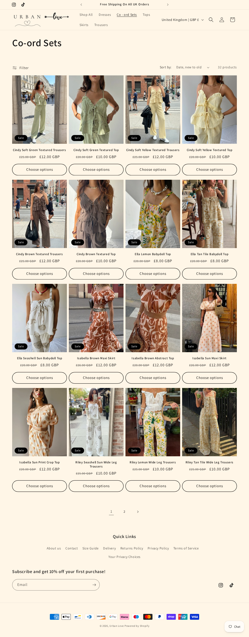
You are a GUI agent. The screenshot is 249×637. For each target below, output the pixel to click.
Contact (71, 548)
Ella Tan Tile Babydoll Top (210, 254)
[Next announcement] (167, 4)
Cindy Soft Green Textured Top (96, 150)
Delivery (109, 548)
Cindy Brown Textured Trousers (39, 254)
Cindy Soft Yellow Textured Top (209, 150)
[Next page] (137, 511)
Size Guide (90, 548)
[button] (211, 19)
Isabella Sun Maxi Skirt (209, 358)
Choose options (39, 169)
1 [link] (111, 511)
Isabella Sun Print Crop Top (39, 462)
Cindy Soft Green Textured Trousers (39, 150)
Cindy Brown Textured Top (96, 254)
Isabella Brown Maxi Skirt (96, 358)
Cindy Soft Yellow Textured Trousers (153, 150)
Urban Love (116, 626)
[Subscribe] (94, 585)
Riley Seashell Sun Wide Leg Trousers (96, 464)
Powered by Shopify (137, 626)
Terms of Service (186, 548)
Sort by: (165, 67)
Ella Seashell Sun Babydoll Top (39, 358)
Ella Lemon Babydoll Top (153, 254)
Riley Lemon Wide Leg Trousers (153, 462)
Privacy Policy (158, 548)
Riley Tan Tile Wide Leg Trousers (209, 462)
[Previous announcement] (81, 4)
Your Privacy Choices (124, 557)
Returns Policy (131, 548)
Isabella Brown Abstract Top (153, 358)
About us (54, 548)
